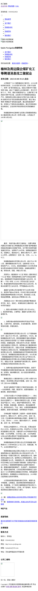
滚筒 (10, 587)
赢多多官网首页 (6, 521)
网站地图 (11, 6)
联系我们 (8, 35)
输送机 (15, 587)
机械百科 (8, 31)
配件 (19, 587)
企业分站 (4, 6)
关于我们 (8, 23)
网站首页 (8, 19)
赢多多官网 (16, 63)
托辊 (7, 587)
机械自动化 (8, 27)
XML (17, 6)
